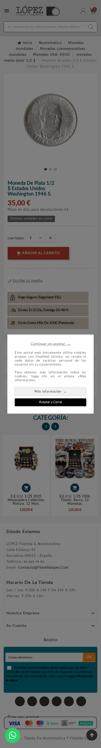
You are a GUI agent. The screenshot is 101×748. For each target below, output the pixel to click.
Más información (51, 391)
